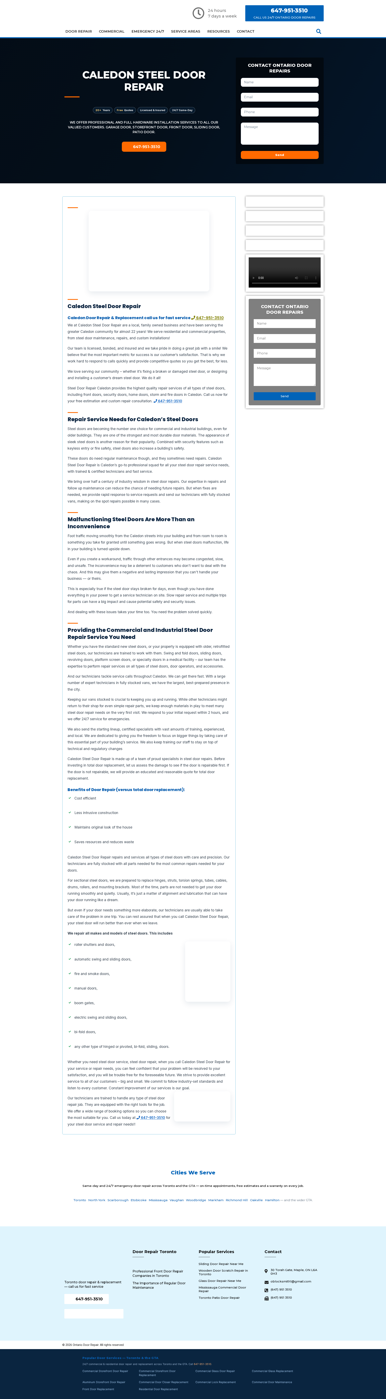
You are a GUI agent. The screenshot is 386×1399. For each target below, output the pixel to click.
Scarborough (118, 1200)
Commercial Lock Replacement (215, 1382)
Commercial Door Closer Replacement (163, 1382)
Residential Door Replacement (158, 1389)
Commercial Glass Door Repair (215, 1371)
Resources (218, 31)
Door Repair (78, 31)
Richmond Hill (237, 1200)
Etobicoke (139, 1200)
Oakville (256, 1200)
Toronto (79, 1200)
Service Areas (185, 31)
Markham (216, 1200)
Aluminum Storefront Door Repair (103, 1382)
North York (96, 1200)
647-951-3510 (169, 401)
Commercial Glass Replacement (272, 1371)
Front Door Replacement (98, 1389)
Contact (246, 31)
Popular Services (216, 1251)
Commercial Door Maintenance (272, 1382)
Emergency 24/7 (147, 31)
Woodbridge (196, 1200)
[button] (318, 31)
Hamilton (272, 1200)
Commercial (111, 31)
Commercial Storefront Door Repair (105, 1371)
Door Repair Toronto (154, 1251)
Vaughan (177, 1200)
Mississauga (158, 1200)
